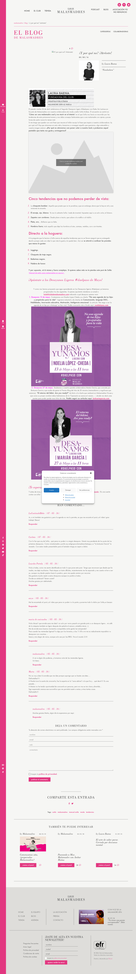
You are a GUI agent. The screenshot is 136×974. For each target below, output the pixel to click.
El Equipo (35, 912)
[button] (91, 473)
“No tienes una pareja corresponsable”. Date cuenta (116, 922)
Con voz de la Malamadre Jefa (115, 911)
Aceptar (51, 490)
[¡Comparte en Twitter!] (72, 803)
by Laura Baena (109, 63)
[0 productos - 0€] (128, 4)
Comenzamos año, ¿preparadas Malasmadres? (29, 857)
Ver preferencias (84, 490)
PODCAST (95, 9)
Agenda (34, 920)
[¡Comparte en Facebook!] (69, 803)
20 (77, 865)
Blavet (110, 958)
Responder (33, 524)
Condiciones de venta (31, 953)
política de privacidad (60, 958)
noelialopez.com (101, 305)
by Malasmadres (27, 833)
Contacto (58, 920)
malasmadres (18, 23)
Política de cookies (69, 495)
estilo (54, 812)
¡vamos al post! (28, 865)
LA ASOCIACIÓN (60, 912)
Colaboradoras (120, 31)
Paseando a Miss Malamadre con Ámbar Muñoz (69, 857)
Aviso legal (67, 500)
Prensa (56, 916)
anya (31, 598)
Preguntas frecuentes (30, 943)
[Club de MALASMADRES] (71, 12)
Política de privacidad (70, 497)
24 (115, 865)
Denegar (68, 490)
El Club (37, 11)
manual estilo (74, 812)
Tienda (48, 11)
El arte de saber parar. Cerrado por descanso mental (107, 842)
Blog (106, 9)
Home (27, 11)
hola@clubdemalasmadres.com (56, 294)
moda (82, 812)
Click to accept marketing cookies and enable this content (71, 162)
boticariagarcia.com (101, 398)
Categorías (105, 31)
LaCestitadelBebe (37, 513)
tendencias (90, 812)
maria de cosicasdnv (38, 619)
